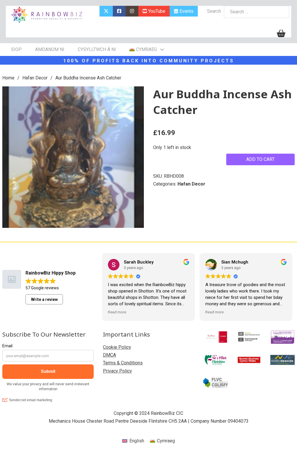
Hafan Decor (35, 78)
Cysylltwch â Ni (97, 49)
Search (214, 11)
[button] (136, 94)
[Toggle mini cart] (281, 33)
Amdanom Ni (49, 49)
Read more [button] (117, 312)
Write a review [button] (44, 299)
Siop (16, 49)
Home (8, 78)
